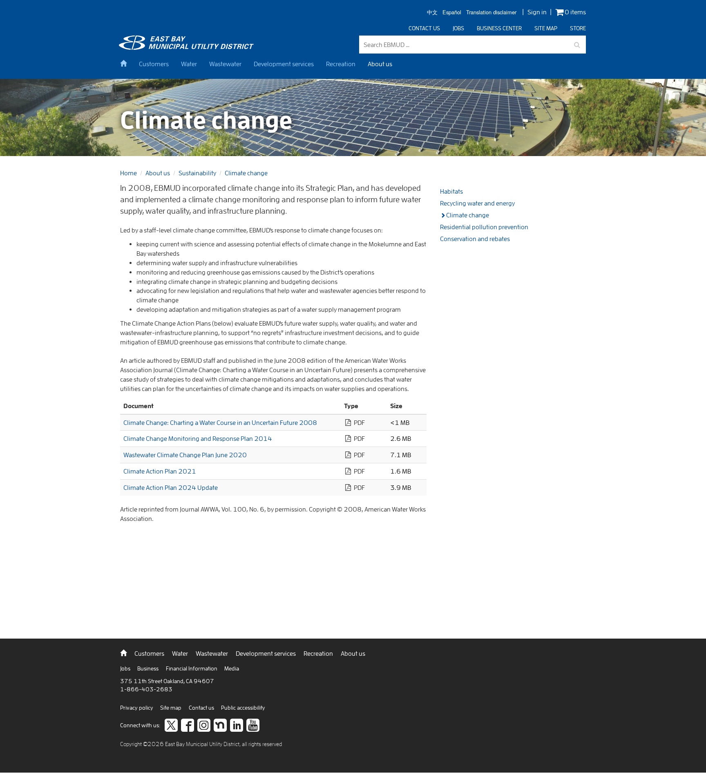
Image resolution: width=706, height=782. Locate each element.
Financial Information (192, 668)
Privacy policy (137, 707)
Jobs (458, 28)
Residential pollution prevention (484, 226)
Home (128, 173)
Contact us (424, 28)
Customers (154, 63)
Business (148, 668)
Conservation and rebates (475, 238)
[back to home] (187, 47)
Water (189, 63)
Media (231, 668)
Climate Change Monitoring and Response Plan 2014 (197, 438)
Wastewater (225, 63)
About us (380, 63)
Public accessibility (243, 707)
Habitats (451, 191)
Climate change (246, 173)
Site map (545, 28)
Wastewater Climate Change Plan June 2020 (185, 454)
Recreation (340, 63)
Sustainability (197, 173)
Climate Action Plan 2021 (159, 471)
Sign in (537, 12)
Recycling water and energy (477, 203)
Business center (499, 28)
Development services (284, 63)
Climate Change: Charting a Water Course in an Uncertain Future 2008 (220, 422)
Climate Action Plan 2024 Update (170, 487)
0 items (574, 12)
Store (578, 28)
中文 (432, 12)
